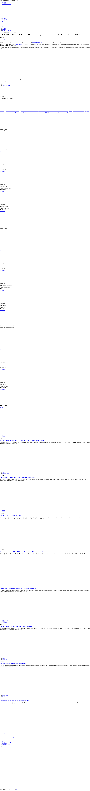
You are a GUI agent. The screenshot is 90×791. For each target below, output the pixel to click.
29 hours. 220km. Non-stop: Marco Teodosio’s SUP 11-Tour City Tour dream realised (18, 588)
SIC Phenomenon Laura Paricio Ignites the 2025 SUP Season (13, 663)
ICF (75, 111)
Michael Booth (7, 112)
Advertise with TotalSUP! (6, 4)
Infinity (77, 111)
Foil (2, 21)
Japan (85, 111)
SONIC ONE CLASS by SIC (37, 42)
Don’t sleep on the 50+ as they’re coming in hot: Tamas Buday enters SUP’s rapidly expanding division (22, 440)
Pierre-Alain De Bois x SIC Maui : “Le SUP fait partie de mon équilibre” (15, 700)
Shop (3, 26)
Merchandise (4, 3)
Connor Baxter (47, 111)
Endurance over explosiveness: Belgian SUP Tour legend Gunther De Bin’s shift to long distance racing (22, 551)
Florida (67, 111)
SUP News (4, 18)
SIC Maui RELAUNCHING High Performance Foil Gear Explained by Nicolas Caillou (18, 737)
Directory (3, 25)
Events (3, 23)
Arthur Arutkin (13, 111)
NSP (21, 112)
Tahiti (57, 112)
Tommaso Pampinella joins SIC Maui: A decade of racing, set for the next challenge (17, 477)
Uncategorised (4, 622)
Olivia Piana (24, 112)
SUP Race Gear (4, 696)
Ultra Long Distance (5, 584)
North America (17, 112)
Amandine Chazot (2, 111)
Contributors (4, 2)
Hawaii (74, 111)
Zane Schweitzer (70, 112)
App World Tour (8, 111)
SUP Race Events (5, 620)
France (70, 111)
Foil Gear (3, 733)
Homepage (2, 407)
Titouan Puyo (61, 112)
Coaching (3, 435)
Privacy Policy (4, 743)
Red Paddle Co (32, 112)
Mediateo (17, 789)
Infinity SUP (81, 111)
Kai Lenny (88, 111)
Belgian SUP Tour (22, 111)
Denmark (55, 111)
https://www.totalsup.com (6, 85)
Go (14, 32)
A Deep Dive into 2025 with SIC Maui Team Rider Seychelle (13, 515)
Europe (58, 111)
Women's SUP (4, 659)
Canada (32, 111)
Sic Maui (35, 112)
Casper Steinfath (41, 111)
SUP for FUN (4, 19)
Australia (18, 111)
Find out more (2, 151)
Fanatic (61, 111)
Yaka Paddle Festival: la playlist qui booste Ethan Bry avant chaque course (16, 626)
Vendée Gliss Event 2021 (20, 44)
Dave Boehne (52, 111)
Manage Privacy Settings (6, 744)
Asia (16, 111)
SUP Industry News (5, 473)
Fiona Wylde (64, 111)
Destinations (4, 24)
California (28, 111)
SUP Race (3, 20)
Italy (83, 111)
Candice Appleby (36, 111)
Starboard (46, 112)
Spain (43, 112)
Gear (3, 22)
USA (66, 112)
